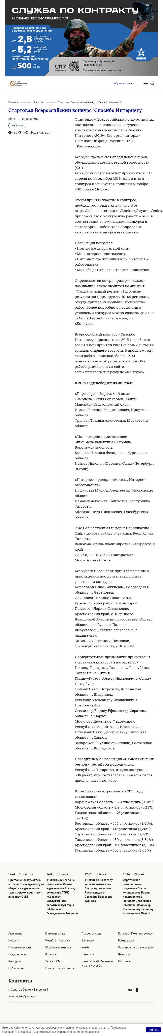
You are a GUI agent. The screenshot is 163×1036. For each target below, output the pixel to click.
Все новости (126, 940)
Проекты (51, 954)
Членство (124, 954)
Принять (153, 1029)
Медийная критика (57, 940)
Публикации (16, 968)
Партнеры (124, 961)
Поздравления (17, 954)
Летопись (88, 954)
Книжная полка (55, 933)
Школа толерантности (59, 968)
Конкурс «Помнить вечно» (135, 933)
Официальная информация (136, 947)
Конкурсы (14, 961)
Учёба (85, 947)
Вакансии (88, 940)
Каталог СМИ (53, 961)
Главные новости (19, 947)
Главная (13, 102)
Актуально (15, 933)
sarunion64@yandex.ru (22, 996)
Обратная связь (123, 83)
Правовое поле (91, 933)
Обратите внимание (58, 947)
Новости (38, 102)
